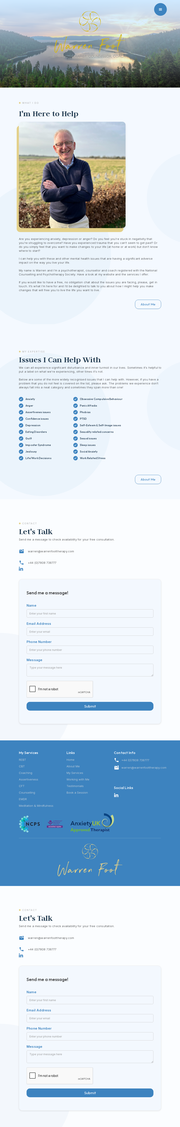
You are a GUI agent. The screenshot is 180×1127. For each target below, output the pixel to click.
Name (31, 605)
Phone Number (39, 641)
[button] (160, 9)
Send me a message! (47, 592)
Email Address (39, 623)
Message (34, 660)
